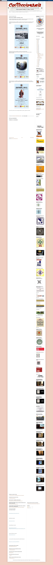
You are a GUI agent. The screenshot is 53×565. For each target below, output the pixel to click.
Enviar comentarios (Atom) (15, 138)
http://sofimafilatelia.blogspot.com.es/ (13, 546)
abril (37, 63)
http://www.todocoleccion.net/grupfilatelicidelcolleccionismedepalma (17, 495)
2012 (37, 52)
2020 (37, 45)
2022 (37, 43)
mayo (38, 62)
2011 (37, 65)
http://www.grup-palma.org (12, 498)
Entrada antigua (32, 137)
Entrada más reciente (11, 137)
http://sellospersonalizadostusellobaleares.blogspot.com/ (34, 503)
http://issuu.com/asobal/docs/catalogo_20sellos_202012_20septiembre (16, 507)
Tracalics (11, 555)
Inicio (22, 137)
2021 (37, 44)
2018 (37, 47)
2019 (37, 46)
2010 (37, 66)
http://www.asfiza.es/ (11, 552)
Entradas (29, 506)
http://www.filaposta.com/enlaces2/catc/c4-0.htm (14, 513)
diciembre (38, 53)
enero (38, 64)
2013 (37, 51)
